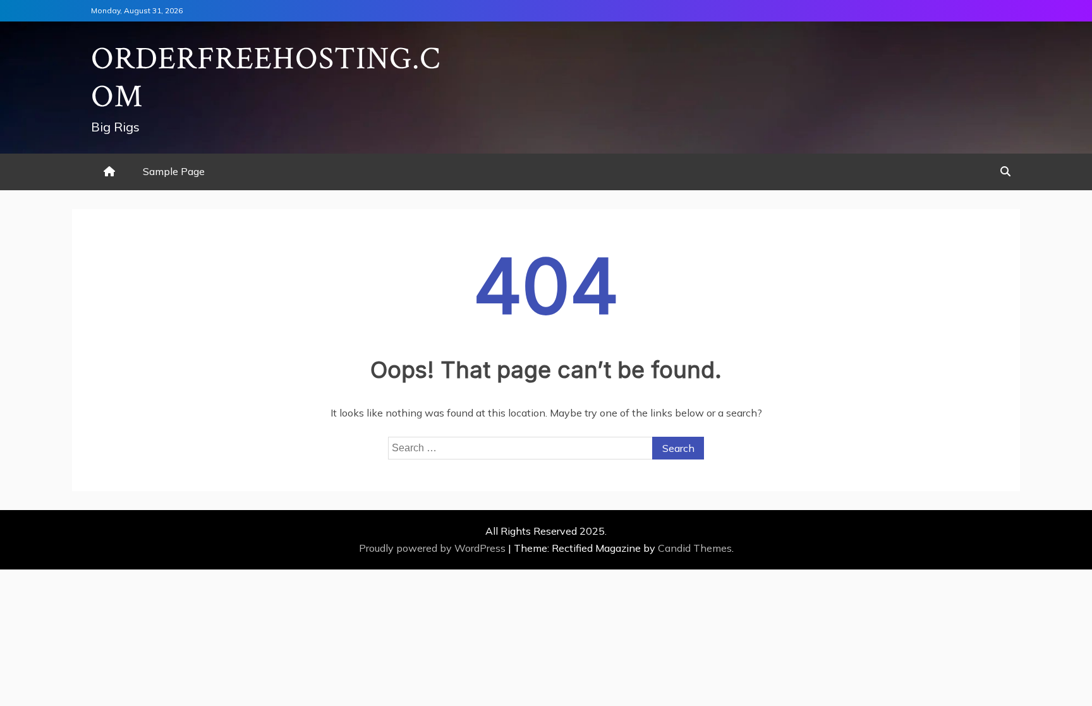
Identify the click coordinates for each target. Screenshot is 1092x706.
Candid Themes (695, 548)
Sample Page (174, 171)
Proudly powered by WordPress (433, 548)
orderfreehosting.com (265, 78)
